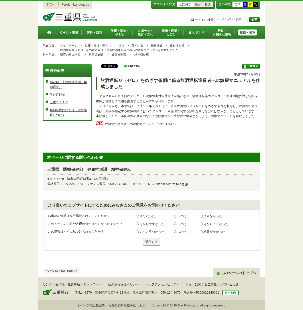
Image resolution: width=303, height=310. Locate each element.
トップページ (68, 45)
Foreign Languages (75, 4)
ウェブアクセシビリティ (162, 284)
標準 (237, 4)
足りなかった (212, 216)
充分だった (147, 216)
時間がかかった (214, 231)
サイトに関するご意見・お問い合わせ (212, 284)
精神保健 (156, 45)
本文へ (50, 4)
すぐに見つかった (152, 231)
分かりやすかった (152, 224)
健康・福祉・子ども (98, 45)
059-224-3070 (171, 292)
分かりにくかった (215, 224)
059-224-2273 (73, 184)
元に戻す (185, 4)
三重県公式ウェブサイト (70, 16)
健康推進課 (119, 54)
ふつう (182, 216)
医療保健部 (96, 54)
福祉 (121, 45)
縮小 (198, 4)
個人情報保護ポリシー (123, 284)
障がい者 (137, 45)
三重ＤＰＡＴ (59, 102)
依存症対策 (177, 45)
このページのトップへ (238, 273)
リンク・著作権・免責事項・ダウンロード (72, 284)
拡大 (208, 4)
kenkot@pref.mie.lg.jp (172, 184)
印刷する (251, 66)
